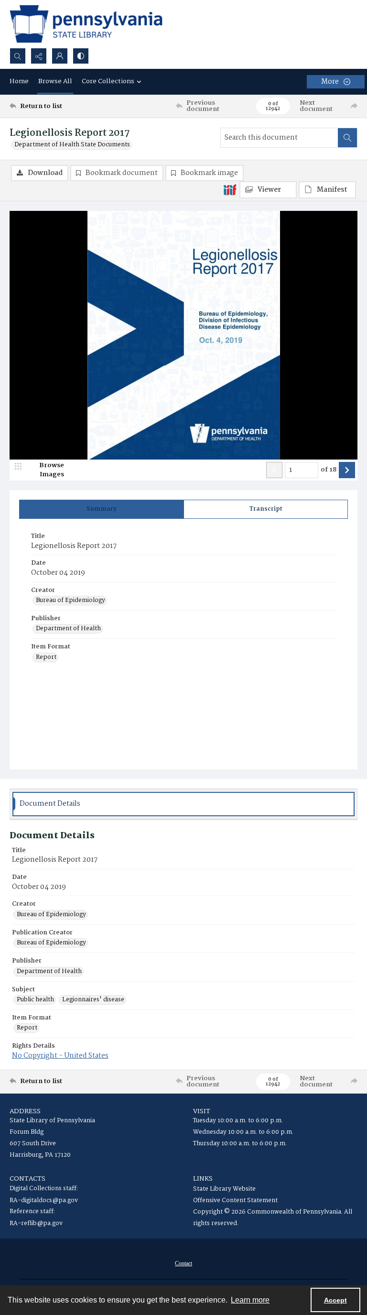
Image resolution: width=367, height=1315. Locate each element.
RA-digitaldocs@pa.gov (44, 1200)
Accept (335, 1300)
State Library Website (224, 1189)
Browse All (55, 81)
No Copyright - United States (60, 1056)
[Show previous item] (274, 470)
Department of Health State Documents (72, 145)
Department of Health (68, 629)
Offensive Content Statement (235, 1200)
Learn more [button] (250, 1300)
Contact (183, 1263)
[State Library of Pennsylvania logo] (86, 24)
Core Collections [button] (108, 81)
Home (19, 81)
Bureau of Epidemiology (70, 600)
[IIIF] (229, 189)
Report (46, 657)
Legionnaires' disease (93, 1000)
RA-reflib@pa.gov (36, 1223)
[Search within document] (347, 137)
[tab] (102, 509)
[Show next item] (347, 470)
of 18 (328, 470)
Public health (35, 1000)
